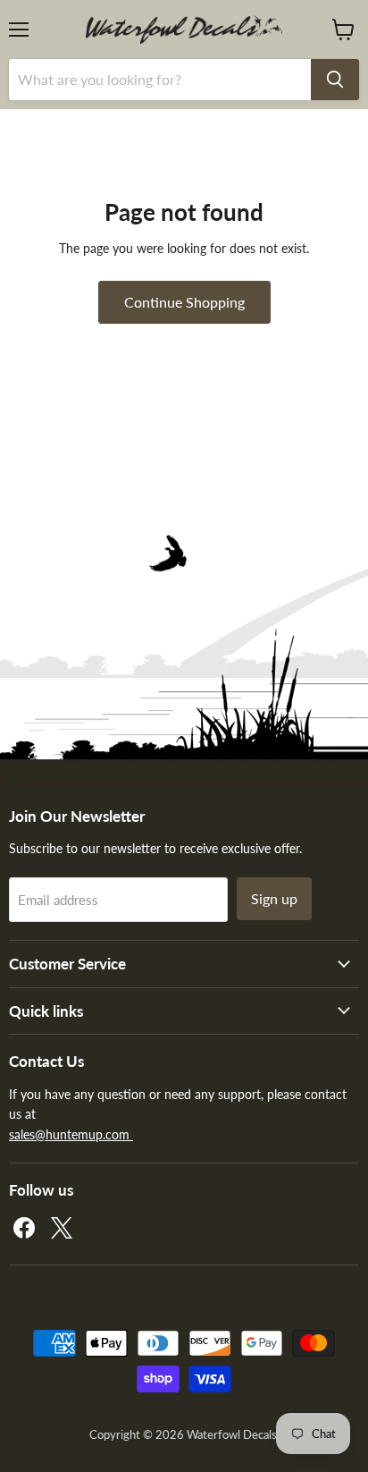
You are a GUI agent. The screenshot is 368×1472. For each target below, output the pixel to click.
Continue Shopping (184, 301)
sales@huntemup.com (71, 1134)
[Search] (335, 79)
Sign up (274, 898)
